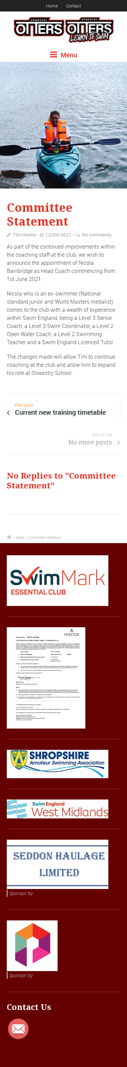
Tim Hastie (24, 234)
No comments (96, 234)
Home (52, 6)
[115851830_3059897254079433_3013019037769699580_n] (63, 125)
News (20, 537)
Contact (73, 6)
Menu (68, 54)
